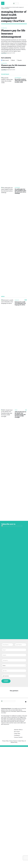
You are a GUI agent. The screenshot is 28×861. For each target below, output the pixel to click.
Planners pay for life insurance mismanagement (13, 66)
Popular (19, 60)
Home (2, 7)
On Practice (4, 28)
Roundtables (18, 77)
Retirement (17, 187)
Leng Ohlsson (4, 52)
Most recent (5, 60)
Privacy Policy (5, 741)
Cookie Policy (21, 741)
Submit (6, 681)
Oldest (13, 60)
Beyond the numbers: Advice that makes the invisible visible (20, 81)
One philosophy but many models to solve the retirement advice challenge (20, 191)
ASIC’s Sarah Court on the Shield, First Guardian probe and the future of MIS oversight (20, 414)
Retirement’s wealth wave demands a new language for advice (20, 303)
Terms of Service (13, 741)
